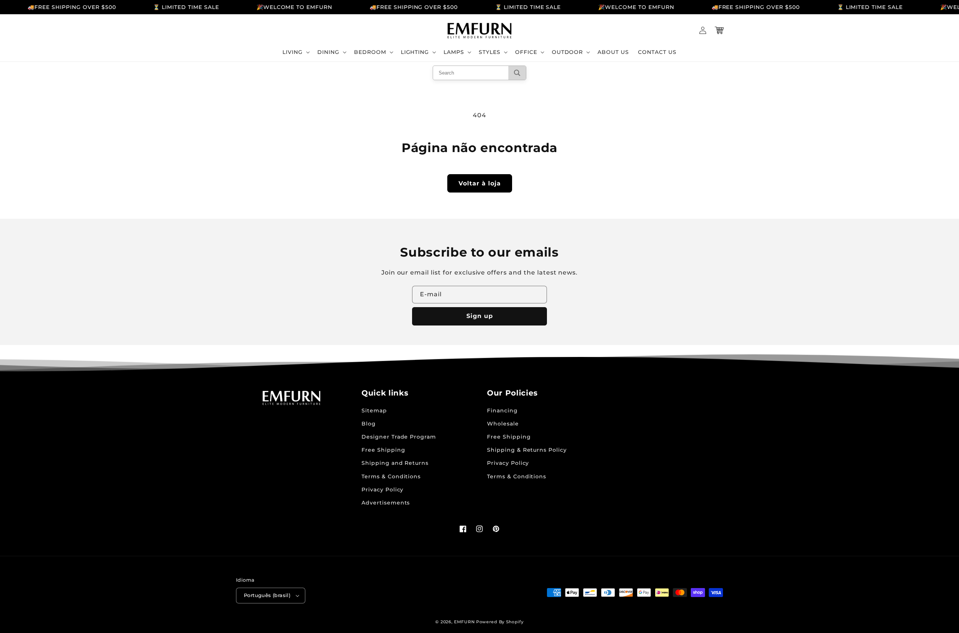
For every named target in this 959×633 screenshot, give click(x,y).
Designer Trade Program (398, 436)
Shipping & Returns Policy (527, 449)
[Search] (517, 73)
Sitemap (374, 410)
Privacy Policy (382, 489)
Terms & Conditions (391, 476)
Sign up (479, 315)
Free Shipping (383, 449)
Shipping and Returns (395, 463)
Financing (502, 410)
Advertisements (385, 502)
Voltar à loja (480, 183)
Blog (368, 423)
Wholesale (503, 423)
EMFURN (464, 621)
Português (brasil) (267, 595)
